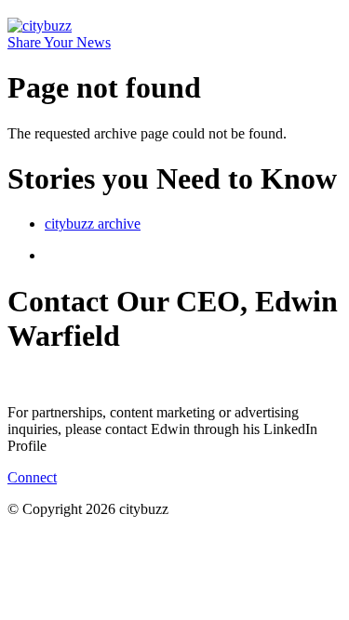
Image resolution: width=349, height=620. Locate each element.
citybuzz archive (93, 223)
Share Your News (59, 42)
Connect (32, 477)
